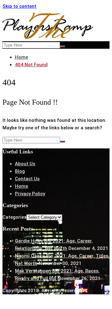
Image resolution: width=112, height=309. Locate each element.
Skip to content (19, 6)
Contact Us (27, 179)
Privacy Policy (30, 194)
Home (21, 186)
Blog (20, 171)
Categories (14, 217)
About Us (25, 164)
